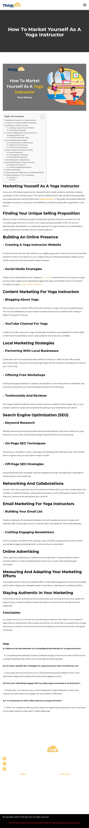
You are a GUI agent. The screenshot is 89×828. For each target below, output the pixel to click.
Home (19, 780)
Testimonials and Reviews (18, 147)
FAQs (13, 180)
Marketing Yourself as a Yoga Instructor (21, 120)
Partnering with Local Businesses (21, 143)
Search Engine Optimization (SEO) (19, 150)
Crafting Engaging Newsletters (21, 167)
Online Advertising (13, 170)
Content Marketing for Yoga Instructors (21, 133)
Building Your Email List (17, 165)
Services (19, 788)
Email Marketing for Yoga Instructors (20, 162)
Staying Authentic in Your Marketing (20, 175)
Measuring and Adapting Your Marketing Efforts (25, 172)
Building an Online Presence (17, 125)
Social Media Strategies (17, 130)
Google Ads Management (63, 807)
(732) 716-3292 (14, 764)
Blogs (19, 792)
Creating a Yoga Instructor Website (21, 128)
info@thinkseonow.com (19, 769)
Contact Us (19, 796)
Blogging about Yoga (16, 135)
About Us (19, 784)
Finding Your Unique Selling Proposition (21, 123)
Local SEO (62, 784)
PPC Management (62, 799)
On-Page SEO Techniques (18, 155)
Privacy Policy (19, 799)
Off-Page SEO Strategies (18, 157)
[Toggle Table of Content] (41, 117)
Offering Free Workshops (18, 145)
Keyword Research (16, 152)
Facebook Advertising (62, 803)
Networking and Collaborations (18, 160)
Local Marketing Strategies (16, 140)
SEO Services (63, 780)
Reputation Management (62, 788)
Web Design (62, 796)
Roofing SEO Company (62, 792)
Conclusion (13, 177)
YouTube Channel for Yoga (19, 137)
